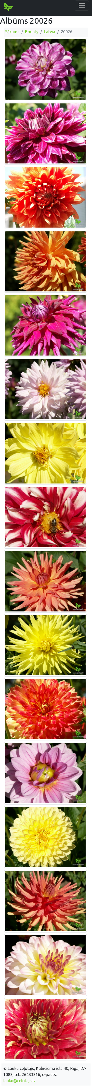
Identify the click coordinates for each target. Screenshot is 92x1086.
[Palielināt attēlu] (45, 69)
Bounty (31, 31)
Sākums (12, 31)
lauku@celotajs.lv (19, 1080)
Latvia (49, 31)
